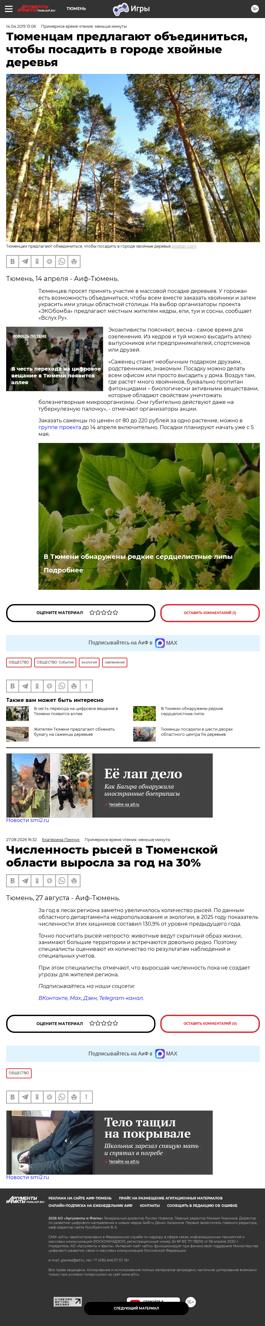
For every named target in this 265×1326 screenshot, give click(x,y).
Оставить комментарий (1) (210, 613)
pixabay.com (184, 246)
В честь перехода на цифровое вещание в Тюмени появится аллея (76, 711)
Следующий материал (136, 1308)
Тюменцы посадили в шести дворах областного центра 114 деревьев (197, 732)
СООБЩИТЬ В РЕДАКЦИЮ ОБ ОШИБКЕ (202, 1206)
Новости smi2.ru (27, 820)
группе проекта (59, 427)
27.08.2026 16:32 (21, 839)
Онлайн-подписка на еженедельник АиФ (90, 1206)
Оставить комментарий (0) (210, 1024)
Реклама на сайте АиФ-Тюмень (79, 1198)
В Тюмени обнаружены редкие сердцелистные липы (138, 556)
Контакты (150, 1206)
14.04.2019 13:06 (21, 26)
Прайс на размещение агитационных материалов (171, 1198)
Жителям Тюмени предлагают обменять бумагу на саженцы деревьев (74, 732)
